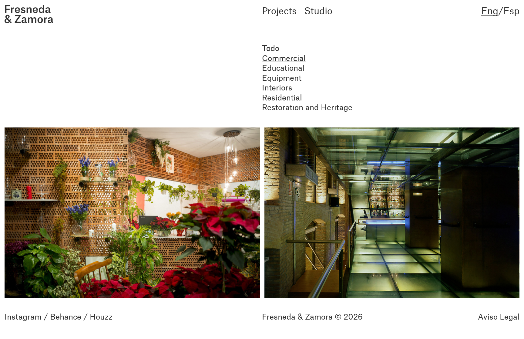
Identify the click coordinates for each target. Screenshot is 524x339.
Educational (283, 67)
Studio (318, 10)
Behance (65, 316)
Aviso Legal (498, 316)
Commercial (284, 58)
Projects (279, 10)
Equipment (281, 77)
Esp (511, 10)
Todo (270, 48)
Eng (489, 10)
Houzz (101, 316)
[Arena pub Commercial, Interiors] (392, 212)
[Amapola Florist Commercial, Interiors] (132, 212)
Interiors (277, 87)
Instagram (23, 316)
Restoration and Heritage (307, 107)
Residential (282, 97)
